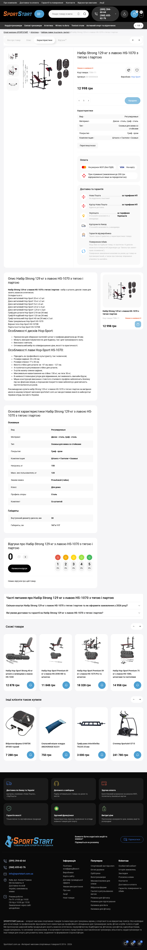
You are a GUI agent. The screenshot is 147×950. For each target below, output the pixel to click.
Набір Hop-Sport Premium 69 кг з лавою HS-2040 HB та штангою (54, 674)
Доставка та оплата (29, 3)
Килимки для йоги (99, 905)
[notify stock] (30, 685)
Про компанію (10, 3)
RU (141, 15)
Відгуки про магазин (87, 3)
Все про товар (14, 40)
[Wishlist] (137, 70)
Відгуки (62, 40)
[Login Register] (124, 14)
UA (141, 12)
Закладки (123, 873)
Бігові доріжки (97, 869)
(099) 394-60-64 (105, 11)
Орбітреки (95, 873)
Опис (28, 40)
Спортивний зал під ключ (102, 866)
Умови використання (73, 886)
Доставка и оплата (128, 884)
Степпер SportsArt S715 (124, 743)
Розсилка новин (126, 877)
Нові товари (68, 898)
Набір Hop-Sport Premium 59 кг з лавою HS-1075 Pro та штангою (90, 674)
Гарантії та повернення (52, 3)
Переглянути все (87, 145)
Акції (102, 3)
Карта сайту (68, 876)
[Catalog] (39, 14)
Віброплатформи (99, 887)
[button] (134, 626)
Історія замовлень (127, 869)
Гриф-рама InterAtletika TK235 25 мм (88, 745)
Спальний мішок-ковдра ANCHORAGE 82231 (53, 745)
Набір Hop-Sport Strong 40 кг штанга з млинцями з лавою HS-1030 (19, 674)
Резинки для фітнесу (100, 898)
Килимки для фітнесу (101, 909)
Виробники (68, 872)
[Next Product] (139, 40)
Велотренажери (98, 877)
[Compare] (128, 70)
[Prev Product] (133, 40)
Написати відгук (19, 568)
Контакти (70, 3)
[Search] (78, 14)
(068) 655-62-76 (105, 17)
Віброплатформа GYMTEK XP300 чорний (18, 745)
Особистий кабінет (127, 866)
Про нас (66, 890)
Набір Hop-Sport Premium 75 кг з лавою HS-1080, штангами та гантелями (126, 674)
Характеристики (44, 40)
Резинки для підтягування (103, 901)
